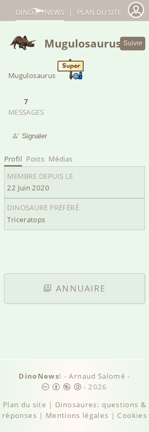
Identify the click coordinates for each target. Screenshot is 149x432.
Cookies (132, 415)
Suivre (132, 43)
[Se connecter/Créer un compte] (136, 16)
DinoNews (40, 12)
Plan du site (99, 12)
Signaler (34, 136)
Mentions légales (77, 415)
